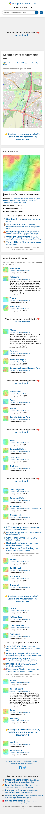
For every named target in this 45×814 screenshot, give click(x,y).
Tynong (13, 298)
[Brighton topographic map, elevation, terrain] (5, 468)
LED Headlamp (14, 527)
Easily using (24, 137)
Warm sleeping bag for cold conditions (23, 549)
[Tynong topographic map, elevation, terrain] (5, 300)
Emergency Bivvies (16, 669)
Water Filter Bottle (15, 537)
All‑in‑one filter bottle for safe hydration (21, 539)
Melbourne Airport (18, 359)
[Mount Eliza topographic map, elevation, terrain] (5, 308)
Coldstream (15, 457)
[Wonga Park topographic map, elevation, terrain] (5, 270)
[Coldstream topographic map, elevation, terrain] (5, 459)
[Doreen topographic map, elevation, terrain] (5, 712)
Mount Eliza (15, 306)
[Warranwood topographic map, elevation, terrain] (5, 393)
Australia (12, 271)
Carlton (13, 608)
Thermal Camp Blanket (18, 242)
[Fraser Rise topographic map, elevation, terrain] (5, 578)
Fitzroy (13, 330)
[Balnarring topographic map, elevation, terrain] (5, 720)
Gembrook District (18, 498)
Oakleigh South (16, 689)
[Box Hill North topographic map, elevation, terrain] (5, 570)
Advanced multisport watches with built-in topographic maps (23, 226)
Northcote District (18, 449)
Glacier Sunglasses (15, 795)
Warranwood (15, 391)
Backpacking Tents (16, 231)
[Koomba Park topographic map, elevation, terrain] (21, 173)
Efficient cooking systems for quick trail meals (22, 786)
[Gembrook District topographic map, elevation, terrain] (5, 500)
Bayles (12, 440)
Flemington (15, 634)
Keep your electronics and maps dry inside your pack (21, 660)
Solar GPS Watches (16, 224)
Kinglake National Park (20, 417)
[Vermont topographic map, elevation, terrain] (5, 561)
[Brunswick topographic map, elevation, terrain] (5, 587)
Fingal (12, 400)
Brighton (14, 466)
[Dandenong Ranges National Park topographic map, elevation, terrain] (5, 370)
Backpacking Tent (15, 543)
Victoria (19, 271)
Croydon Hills (16, 515)
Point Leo (14, 351)
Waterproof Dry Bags (17, 658)
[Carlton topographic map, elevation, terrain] (5, 610)
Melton (13, 408)
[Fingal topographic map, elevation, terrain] (5, 402)
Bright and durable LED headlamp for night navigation (23, 528)
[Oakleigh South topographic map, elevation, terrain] (5, 697)
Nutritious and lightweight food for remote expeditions (21, 802)
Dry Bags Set (13, 664)
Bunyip (13, 680)
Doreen (13, 710)
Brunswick (14, 585)
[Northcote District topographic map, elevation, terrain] (5, 451)
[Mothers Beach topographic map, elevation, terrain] (5, 619)
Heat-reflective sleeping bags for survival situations (22, 670)
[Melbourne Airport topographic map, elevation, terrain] (5, 361)
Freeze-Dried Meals (15, 800)
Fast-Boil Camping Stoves (18, 785)
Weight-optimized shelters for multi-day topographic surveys (23, 233)
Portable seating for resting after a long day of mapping (23, 238)
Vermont (13, 559)
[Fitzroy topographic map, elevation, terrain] (5, 338)
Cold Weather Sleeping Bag (20, 548)
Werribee (14, 742)
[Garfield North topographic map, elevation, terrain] (5, 752)
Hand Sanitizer (14, 219)
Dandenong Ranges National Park (25, 368)
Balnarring (14, 718)
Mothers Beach (16, 617)
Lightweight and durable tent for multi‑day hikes (22, 544)
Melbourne (26, 271)
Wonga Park (15, 268)
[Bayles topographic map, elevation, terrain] (5, 442)
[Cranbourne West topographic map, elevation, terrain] (5, 627)
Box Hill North (16, 568)
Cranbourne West (17, 625)
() (21, 200)
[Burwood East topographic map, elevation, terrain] (5, 508)
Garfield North (16, 750)
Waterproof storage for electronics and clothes (22, 665)
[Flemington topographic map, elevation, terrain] (5, 636)
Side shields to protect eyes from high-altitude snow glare (24, 797)
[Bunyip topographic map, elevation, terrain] (5, 682)
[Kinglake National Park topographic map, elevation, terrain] (5, 419)
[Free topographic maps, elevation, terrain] (4, 63)
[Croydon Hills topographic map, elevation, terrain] (5, 517)
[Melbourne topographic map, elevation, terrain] (5, 285)
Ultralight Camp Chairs (18, 236)
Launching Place (17, 489)
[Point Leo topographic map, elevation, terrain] (5, 353)
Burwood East (16, 506)
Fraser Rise (15, 576)
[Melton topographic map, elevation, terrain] (5, 410)
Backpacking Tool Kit (17, 532)
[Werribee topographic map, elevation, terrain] (5, 744)
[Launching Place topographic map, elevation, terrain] (5, 491)
